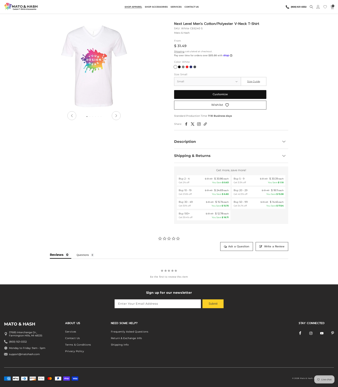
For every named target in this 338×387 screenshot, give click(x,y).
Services (70, 331)
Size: (180, 74)
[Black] (179, 67)
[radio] (203, 180)
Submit (213, 303)
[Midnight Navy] (191, 67)
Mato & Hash (306, 378)
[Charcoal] (194, 67)
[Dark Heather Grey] (183, 67)
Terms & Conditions (78, 344)
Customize (220, 94)
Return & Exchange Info (126, 338)
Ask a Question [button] (238, 246)
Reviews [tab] (57, 255)
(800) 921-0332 (298, 7)
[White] (175, 67)
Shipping (179, 51)
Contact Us (72, 338)
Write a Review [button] (274, 246)
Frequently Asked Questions (129, 331)
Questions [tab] (83, 255)
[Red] (187, 67)
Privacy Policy (74, 351)
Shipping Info (120, 344)
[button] (133, 7)
